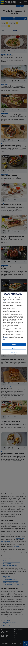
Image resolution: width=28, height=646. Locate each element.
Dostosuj (14, 352)
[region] (14, 323)
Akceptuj (14, 344)
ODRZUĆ (14, 348)
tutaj (4, 339)
